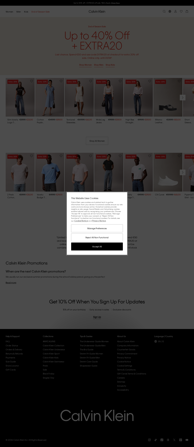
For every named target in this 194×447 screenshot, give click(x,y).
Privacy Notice (99, 220)
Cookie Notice (81, 220)
